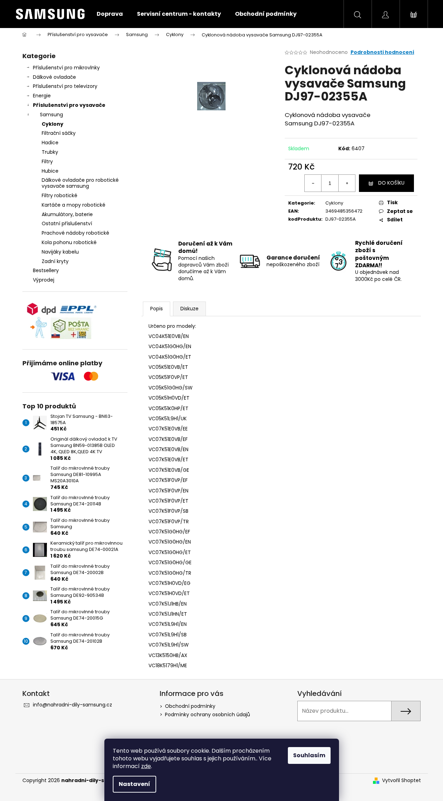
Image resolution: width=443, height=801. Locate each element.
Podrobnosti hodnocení (382, 52)
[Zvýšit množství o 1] (346, 183)
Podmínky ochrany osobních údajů (207, 714)
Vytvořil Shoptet (401, 780)
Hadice (50, 142)
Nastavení (134, 784)
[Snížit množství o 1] (313, 183)
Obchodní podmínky (190, 706)
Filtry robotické (59, 195)
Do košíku (391, 182)
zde (146, 766)
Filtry (47, 161)
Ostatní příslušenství (67, 223)
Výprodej (43, 279)
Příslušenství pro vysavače (69, 105)
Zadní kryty (55, 261)
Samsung (51, 114)
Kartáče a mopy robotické (73, 204)
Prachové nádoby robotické (75, 232)
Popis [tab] (156, 308)
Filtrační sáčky (59, 133)
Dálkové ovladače (54, 77)
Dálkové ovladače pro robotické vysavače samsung (80, 183)
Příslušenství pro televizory (65, 86)
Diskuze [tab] (189, 308)
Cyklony (52, 123)
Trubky (50, 152)
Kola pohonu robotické (69, 242)
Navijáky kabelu (60, 251)
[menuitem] (110, 14)
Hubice (50, 170)
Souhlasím (309, 755)
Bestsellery (46, 270)
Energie (42, 95)
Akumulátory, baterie (67, 214)
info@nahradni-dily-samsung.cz (72, 704)
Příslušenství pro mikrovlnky (66, 67)
